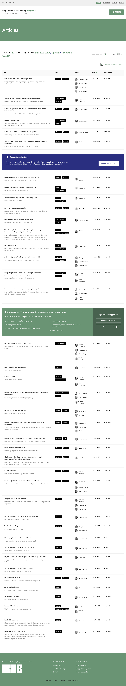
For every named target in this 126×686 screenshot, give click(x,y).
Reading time (108, 73)
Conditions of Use (73, 680)
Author (77, 73)
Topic (56, 73)
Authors (114, 2)
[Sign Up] (3, 2)
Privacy (62, 680)
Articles (98, 2)
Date (93, 73)
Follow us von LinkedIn (107, 320)
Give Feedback (81, 666)
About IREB (56, 666)
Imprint (55, 680)
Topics (117, 12)
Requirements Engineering (19, 11)
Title (5, 73)
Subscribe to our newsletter (107, 327)
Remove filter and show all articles (112, 64)
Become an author (82, 672)
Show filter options (97, 54)
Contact (55, 672)
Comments (106, 2)
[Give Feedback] (6, 2)
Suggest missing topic (109, 163)
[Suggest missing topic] (10, 2)
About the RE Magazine (60, 669)
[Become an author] (14, 2)
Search (121, 2)
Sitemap (48, 680)
